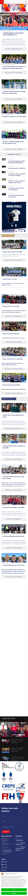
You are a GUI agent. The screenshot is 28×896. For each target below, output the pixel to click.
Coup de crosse (8, 236)
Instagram (4, 868)
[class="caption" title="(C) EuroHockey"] (4, 187)
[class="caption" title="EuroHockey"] (14, 88)
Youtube (5, 865)
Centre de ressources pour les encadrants (20, 849)
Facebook (5, 862)
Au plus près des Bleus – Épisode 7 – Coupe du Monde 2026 (18, 742)
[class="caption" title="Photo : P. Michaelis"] (14, 273)
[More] (25, 720)
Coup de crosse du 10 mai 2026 (10, 334)
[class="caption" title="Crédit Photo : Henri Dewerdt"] (14, 303)
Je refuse (14, 893)
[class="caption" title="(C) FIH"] (14, 21)
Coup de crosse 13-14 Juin (9, 280)
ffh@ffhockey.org (7, 851)
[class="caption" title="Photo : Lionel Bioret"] (14, 441)
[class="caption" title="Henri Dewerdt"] (14, 246)
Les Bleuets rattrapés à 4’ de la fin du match (14, 117)
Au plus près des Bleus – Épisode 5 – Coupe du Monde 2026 (18, 759)
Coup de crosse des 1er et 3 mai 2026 (12, 360)
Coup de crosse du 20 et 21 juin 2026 (12, 253)
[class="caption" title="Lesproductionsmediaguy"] (14, 137)
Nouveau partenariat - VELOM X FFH (16, 169)
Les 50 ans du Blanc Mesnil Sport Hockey (13, 537)
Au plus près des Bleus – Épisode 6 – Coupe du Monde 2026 (18, 751)
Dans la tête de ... (8, 400)
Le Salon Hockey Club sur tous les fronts (13, 566)
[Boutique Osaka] (14, 218)
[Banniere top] (14, 7)
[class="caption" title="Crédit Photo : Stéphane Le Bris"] (14, 381)
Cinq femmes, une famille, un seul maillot (13, 508)
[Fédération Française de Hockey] (8, 2)
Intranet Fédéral (19, 841)
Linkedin (4, 871)
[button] (23, 14)
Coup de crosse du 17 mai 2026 (10, 307)
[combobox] (26, 2)
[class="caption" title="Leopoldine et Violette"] (14, 411)
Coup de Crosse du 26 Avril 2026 (11, 386)
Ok (14, 889)
